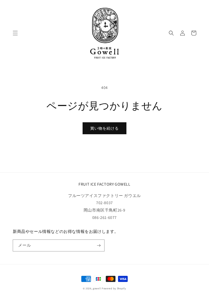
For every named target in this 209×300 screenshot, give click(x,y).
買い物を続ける (104, 128)
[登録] (98, 245)
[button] (15, 33)
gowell (97, 288)
